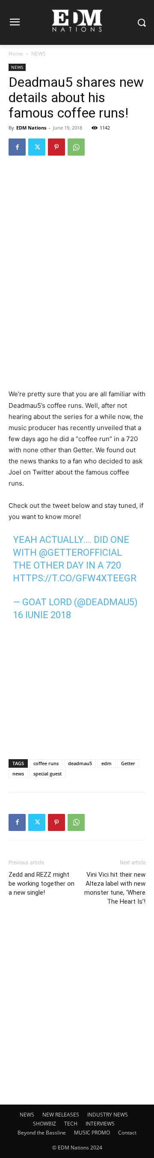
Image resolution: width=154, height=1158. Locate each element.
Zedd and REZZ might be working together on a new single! (41, 883)
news (18, 773)
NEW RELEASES (60, 1114)
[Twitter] (36, 147)
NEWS (38, 53)
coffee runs (46, 763)
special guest (47, 773)
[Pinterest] (56, 147)
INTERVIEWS (100, 1123)
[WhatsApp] (76, 147)
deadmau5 (80, 763)
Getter (128, 763)
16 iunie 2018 (42, 615)
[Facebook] (17, 147)
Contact (127, 1132)
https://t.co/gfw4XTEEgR (74, 578)
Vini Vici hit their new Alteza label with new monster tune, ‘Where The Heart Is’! (114, 888)
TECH (70, 1123)
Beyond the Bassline (42, 1132)
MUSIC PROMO (92, 1132)
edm (106, 763)
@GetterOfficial (80, 552)
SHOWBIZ (44, 1123)
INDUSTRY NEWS (107, 1114)
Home (16, 53)
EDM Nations (31, 127)
